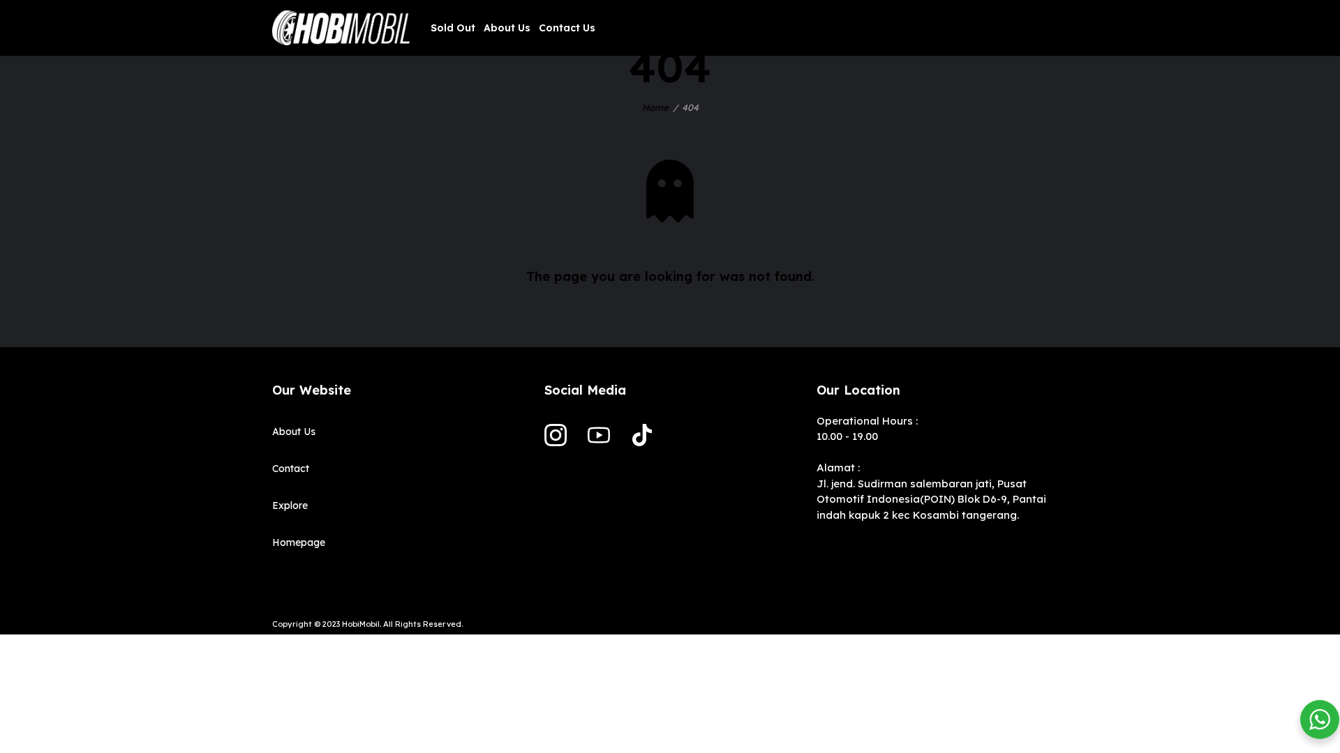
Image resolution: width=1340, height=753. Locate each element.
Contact (290, 468)
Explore (290, 505)
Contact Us (567, 28)
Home (655, 107)
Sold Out (453, 28)
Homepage (298, 542)
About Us (507, 28)
